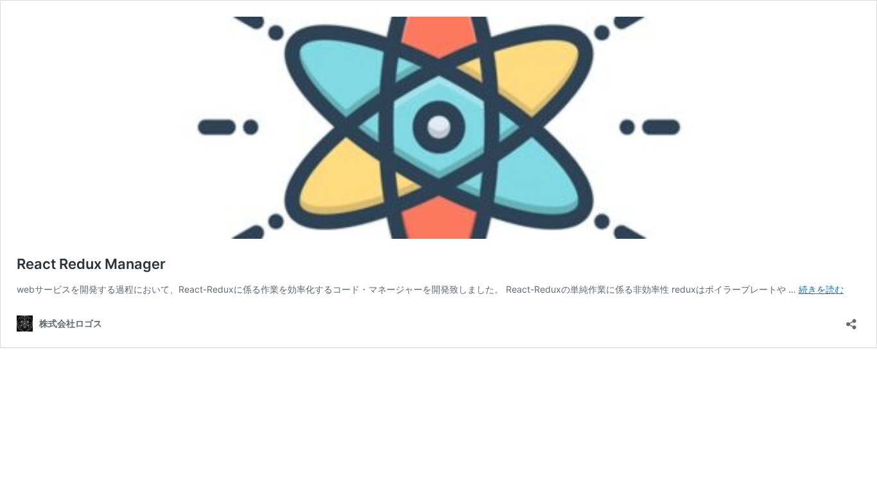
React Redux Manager (91, 263)
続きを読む (821, 289)
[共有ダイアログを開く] (851, 320)
